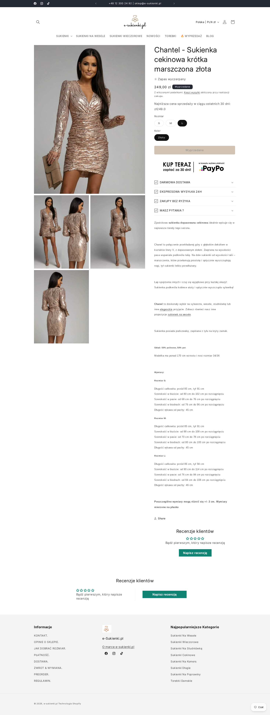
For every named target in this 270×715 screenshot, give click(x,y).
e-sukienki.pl (51, 703)
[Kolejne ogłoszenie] (174, 3)
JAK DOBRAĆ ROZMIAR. (50, 648)
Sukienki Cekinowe (183, 655)
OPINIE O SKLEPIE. (46, 641)
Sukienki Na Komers (184, 661)
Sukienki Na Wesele (183, 635)
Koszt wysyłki (192, 92)
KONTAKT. (41, 635)
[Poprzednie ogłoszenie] (96, 3)
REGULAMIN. (42, 680)
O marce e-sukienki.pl (118, 647)
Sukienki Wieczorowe (184, 641)
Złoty (163, 138)
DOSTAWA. (41, 661)
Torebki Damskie (181, 680)
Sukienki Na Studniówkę (186, 648)
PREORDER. (41, 674)
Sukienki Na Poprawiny (186, 674)
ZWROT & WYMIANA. (48, 667)
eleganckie (166, 309)
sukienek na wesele (179, 314)
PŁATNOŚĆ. (42, 655)
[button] (38, 22)
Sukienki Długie (181, 667)
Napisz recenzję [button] (195, 553)
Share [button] (161, 518)
